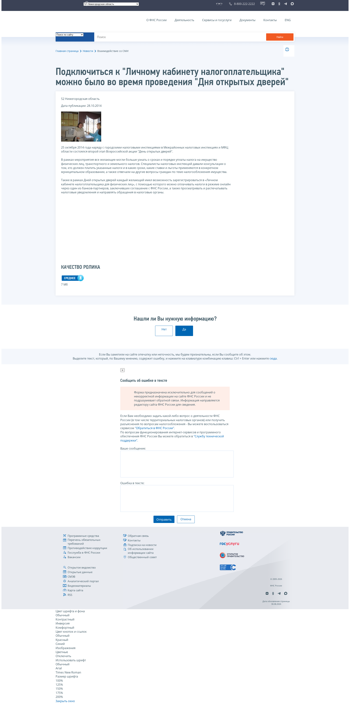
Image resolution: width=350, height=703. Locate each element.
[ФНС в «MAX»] (291, 4)
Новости (88, 51)
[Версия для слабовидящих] (220, 4)
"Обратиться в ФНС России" (154, 428)
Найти (280, 37)
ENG (288, 20)
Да (184, 329)
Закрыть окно (65, 701)
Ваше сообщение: (133, 448)
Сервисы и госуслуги (217, 20)
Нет (164, 329)
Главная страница (67, 51)
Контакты (270, 20)
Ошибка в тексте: (132, 483)
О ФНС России (156, 20)
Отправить (164, 520)
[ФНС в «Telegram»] (285, 4)
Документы (247, 20)
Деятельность (184, 20)
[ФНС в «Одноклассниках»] (279, 4)
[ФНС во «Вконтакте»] (273, 4)
